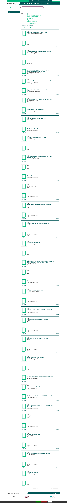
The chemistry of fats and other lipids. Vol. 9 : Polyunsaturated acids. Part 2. (38, 424)
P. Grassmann (29, 291)
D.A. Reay (28, 224)
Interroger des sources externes (31, 27)
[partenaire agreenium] (40, 497)
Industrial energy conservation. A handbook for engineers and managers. (38, 223)
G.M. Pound (31, 119)
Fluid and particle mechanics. (31, 175)
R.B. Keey (28, 243)
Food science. (29, 185)
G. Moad (28, 435)
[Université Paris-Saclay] (27, 497)
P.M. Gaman (29, 454)
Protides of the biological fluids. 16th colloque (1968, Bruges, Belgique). (37, 319)
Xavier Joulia (34, 158)
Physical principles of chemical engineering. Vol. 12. (35, 290)
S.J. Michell (28, 176)
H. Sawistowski (33, 291)
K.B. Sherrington (33, 454)
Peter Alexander (29, 263)
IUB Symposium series (30, 18)
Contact (15, 493)
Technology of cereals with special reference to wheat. (35, 415)
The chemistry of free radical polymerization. (33, 434)
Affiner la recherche (28, 27)
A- (8, 0)
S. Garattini (28, 358)
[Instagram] (55, 493)
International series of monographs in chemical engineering (34, 15)
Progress (28, 20)
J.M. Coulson (29, 52)
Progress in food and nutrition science (32, 21)
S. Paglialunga (32, 358)
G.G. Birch (28, 186)
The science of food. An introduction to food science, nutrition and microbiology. (39, 453)
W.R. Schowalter (29, 281)
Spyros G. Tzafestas (29, 138)
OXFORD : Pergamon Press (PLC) (31, 43)
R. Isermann (29, 129)
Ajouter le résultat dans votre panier (24, 27)
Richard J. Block (34, 263)
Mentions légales (10, 493)
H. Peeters (28, 320)
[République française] (14, 497)
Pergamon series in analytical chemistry (32, 19)
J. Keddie (32, 407)
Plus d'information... (24, 46)
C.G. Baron (28, 407)
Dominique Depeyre (29, 158)
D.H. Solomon (31, 435)
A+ (10, 0)
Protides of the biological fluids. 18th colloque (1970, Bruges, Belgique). (37, 338)
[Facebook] (53, 493)
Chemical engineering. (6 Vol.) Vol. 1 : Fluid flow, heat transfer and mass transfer (39, 51)
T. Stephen (32, 377)
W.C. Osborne (29, 167)
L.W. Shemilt (28, 110)
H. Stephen (28, 377)
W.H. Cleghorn (35, 407)
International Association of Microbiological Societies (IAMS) (34, 33)
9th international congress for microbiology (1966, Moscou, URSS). (37, 32)
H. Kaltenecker (32, 129)
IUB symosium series (30, 17)
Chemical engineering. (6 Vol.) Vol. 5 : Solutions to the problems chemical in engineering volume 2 (40, 90)
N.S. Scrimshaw (36, 358)
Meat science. (29, 271)
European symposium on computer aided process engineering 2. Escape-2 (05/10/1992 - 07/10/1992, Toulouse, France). (40, 157)
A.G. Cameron (35, 186)
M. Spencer (31, 186)
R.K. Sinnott (36, 100)
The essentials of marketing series (31, 23)
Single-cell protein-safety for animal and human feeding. (35, 357)
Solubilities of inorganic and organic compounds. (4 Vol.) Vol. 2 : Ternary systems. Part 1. (40, 395)
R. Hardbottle (37, 291)
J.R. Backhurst (37, 52)
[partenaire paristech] (53, 497)
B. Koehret (37, 158)
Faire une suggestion (26, 27)
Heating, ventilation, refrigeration (31, 14)
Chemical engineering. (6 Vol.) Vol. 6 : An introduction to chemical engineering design (39, 99)
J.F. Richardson (33, 52)
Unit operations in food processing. (32, 472)
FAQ (18, 493)
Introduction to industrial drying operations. (33, 242)
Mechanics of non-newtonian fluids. (32, 280)
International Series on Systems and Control (32, 16)
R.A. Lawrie (28, 272)
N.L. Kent (28, 416)
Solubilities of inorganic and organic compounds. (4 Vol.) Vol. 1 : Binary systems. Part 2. (40, 376)
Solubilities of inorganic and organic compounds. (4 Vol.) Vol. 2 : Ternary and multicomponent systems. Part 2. (38, 386)
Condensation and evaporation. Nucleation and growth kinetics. (36, 118)
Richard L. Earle (29, 473)
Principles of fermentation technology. (33, 299)
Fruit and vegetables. (30, 194)
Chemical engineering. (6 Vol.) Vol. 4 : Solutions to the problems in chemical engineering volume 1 (40, 80)
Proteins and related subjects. (31, 22)
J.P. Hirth (28, 119)
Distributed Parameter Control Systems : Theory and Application (36, 137)
